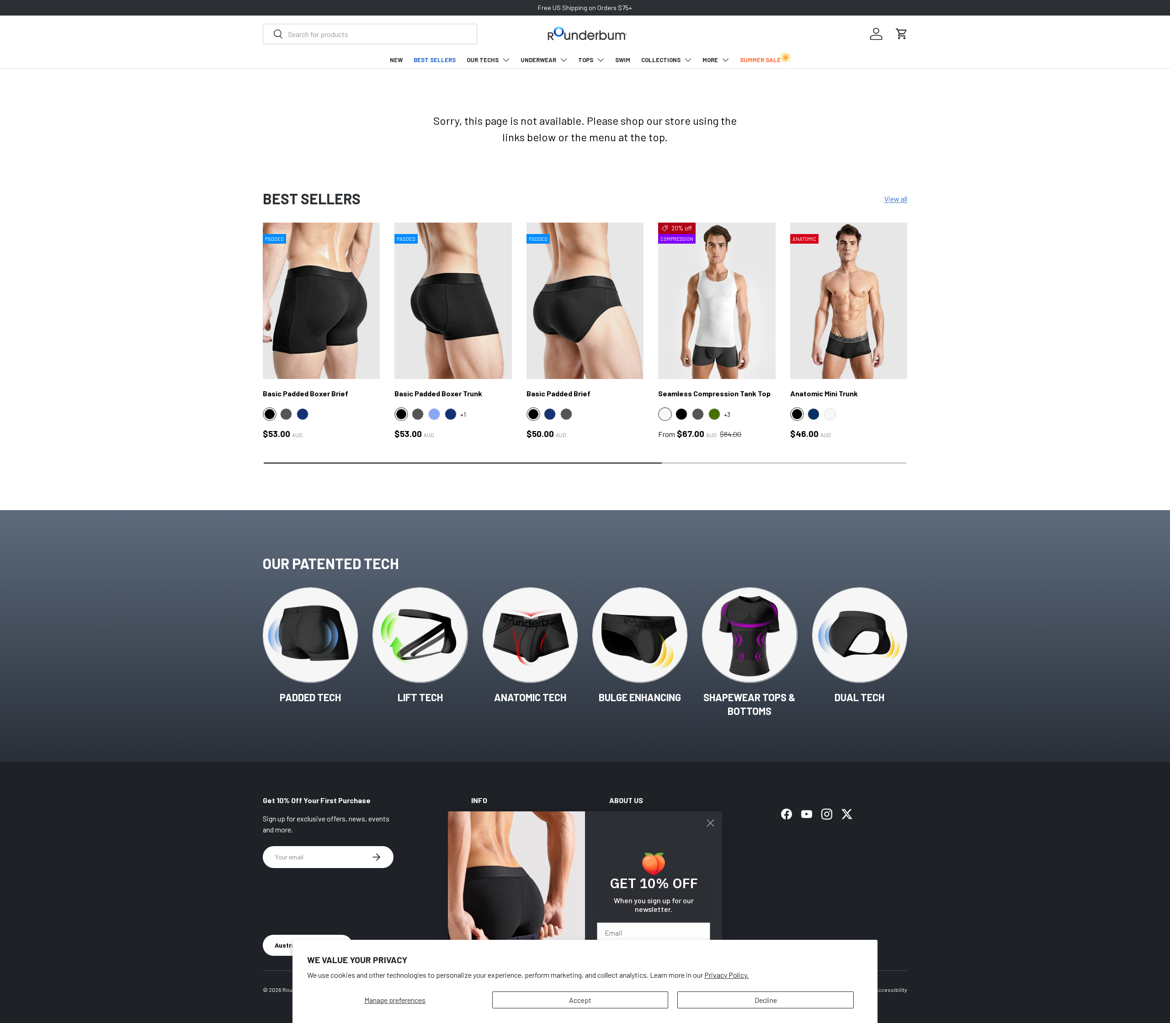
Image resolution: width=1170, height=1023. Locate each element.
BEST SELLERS (435, 60)
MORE (710, 60)
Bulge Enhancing (640, 697)
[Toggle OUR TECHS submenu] (505, 59)
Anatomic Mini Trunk (824, 393)
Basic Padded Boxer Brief (305, 393)
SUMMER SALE (760, 60)
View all (895, 198)
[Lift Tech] (420, 635)
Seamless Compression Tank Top (714, 393)
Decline (766, 1000)
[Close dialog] (710, 823)
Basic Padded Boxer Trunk (438, 393)
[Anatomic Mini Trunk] (848, 301)
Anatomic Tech (530, 697)
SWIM (622, 60)
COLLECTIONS (661, 60)
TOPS (585, 60)
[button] (902, 34)
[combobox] (370, 34)
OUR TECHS (483, 60)
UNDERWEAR (538, 60)
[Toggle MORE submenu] (725, 59)
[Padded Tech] (310, 635)
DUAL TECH (859, 697)
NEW (396, 60)
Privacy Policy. (726, 974)
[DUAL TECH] (860, 635)
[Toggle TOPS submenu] (600, 59)
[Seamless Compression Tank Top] (716, 301)
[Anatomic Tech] (530, 635)
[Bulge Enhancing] (640, 635)
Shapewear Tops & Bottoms (749, 704)
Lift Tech (420, 697)
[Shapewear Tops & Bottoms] (749, 635)
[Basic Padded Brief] (585, 301)
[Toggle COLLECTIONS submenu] (687, 59)
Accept (580, 1000)
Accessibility (891, 989)
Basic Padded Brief (558, 393)
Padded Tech (310, 697)
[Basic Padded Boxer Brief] (321, 301)
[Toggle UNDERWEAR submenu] (563, 59)
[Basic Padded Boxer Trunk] (452, 301)
